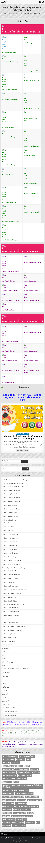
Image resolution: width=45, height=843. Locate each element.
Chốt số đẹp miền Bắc (8, 760)
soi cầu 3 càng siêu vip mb (11, 509)
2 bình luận (24, 442)
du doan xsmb (20, 760)
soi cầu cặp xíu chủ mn (10, 637)
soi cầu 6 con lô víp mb (10, 538)
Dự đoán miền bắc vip (9, 520)
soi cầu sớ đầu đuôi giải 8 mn (12, 630)
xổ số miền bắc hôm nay (19, 826)
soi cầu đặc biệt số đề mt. (10, 341)
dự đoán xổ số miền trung (9, 790)
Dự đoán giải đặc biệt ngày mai (10, 763)
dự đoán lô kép (34, 769)
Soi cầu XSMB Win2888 (8, 819)
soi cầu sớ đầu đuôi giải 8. (10, 300)
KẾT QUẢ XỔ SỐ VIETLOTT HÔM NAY (15, 668)
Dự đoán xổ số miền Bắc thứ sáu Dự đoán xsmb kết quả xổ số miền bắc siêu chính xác (22, 786)
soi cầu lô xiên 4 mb (30, 183)
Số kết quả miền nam (9, 715)
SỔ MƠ (4, 698)
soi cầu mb (31, 813)
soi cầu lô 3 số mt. (8, 382)
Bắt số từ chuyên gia (8, 641)
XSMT (4, 659)
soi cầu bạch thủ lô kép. (10, 62)
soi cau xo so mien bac (32, 797)
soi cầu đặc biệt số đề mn (11, 607)
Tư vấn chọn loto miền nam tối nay (13, 604)
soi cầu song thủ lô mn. (31, 290)
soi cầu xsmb (6, 816)
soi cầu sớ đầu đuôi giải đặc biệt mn (14, 626)
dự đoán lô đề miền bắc (8, 772)
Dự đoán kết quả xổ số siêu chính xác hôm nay (15, 769)
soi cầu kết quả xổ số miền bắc (22, 810)
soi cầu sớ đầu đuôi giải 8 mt (12, 593)
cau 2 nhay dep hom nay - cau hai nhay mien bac (18, 441)
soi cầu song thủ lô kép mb (11, 501)
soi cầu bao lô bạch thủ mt (11, 574)
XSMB (4, 651)
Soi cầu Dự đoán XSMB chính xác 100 (28, 806)
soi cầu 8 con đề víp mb (31, 212)
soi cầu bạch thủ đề (21, 803)
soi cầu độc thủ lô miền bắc (11, 490)
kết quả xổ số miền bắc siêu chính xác (13, 797)
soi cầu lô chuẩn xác (20, 813)
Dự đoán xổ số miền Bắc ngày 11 (11, 782)
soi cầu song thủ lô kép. (31, 71)
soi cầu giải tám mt (30, 351)
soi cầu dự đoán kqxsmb (9, 806)
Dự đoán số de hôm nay (23, 772)
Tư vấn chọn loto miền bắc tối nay (13, 483)
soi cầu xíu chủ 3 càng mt (11, 578)
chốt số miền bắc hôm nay (26, 756)
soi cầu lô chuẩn (7, 813)
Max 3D (5, 676)
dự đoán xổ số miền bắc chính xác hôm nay (14, 779)
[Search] (43, 2)
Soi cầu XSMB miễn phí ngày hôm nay (22, 816)
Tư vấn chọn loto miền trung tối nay (13, 568)
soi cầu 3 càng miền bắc (9, 800)
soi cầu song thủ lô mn (10, 634)
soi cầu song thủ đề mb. (31, 108)
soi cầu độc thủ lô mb (9, 52)
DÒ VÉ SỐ (5, 694)
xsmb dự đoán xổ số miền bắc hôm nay (13, 822)
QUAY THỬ (5, 701)
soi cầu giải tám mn (30, 281)
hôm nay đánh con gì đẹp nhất (24, 794)
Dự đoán (28, 760)
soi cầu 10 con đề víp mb (10, 240)
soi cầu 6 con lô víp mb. (31, 146)
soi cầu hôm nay (6, 810)
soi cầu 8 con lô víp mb (9, 165)
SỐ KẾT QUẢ (6, 705)
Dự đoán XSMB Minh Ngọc (9, 776)
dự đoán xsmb (36, 772)
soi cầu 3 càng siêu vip (31, 80)
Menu (5, 2)
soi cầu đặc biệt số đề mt (11, 571)
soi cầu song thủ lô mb (10, 494)
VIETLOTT (5, 665)
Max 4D (5, 680)
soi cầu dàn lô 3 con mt (10, 586)
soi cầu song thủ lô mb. (31, 43)
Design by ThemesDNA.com (22, 841)
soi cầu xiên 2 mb (8, 530)
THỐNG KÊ (5, 687)
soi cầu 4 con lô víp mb (9, 137)
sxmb (25, 819)
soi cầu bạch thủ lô (8, 803)
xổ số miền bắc (6, 826)
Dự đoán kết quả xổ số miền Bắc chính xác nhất (15, 766)
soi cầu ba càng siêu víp (34, 800)
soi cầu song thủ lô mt (31, 360)
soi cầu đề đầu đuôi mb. (31, 193)
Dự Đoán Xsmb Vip (23, 433)
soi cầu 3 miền (22, 800)
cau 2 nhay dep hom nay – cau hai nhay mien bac (22, 8)
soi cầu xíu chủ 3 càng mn (11, 615)
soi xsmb (19, 819)
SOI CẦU (4, 691)
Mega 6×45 (6, 672)
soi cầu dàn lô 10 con (9, 202)
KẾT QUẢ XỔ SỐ (7, 662)
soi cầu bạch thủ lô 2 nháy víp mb (13, 486)
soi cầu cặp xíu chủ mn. (10, 290)
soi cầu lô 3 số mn (8, 310)
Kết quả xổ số (6, 648)
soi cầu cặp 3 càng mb (9, 89)
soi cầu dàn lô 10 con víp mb (12, 560)
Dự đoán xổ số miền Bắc (25, 776)
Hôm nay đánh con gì (8, 794)
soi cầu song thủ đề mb (10, 516)
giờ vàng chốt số (24, 790)
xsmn (37, 822)
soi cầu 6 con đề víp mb (10, 221)
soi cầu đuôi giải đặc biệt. (32, 300)
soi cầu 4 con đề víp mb (10, 127)
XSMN (4, 655)
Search (25, 461)
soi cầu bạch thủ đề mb (9, 99)
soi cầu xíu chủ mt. (8, 351)
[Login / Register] (40, 2)
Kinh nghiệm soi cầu (8, 645)
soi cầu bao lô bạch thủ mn (11, 611)
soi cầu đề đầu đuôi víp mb (11, 564)
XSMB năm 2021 (30, 822)
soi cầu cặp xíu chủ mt (10, 601)
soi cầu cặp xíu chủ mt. (9, 360)
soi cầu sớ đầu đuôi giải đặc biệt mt (14, 590)
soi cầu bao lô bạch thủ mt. (32, 332)
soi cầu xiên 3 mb (8, 174)
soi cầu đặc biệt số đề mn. (11, 271)
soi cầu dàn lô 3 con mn (10, 622)
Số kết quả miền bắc (9, 708)
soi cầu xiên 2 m (29, 155)
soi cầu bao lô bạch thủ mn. (32, 262)
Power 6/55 (6, 684)
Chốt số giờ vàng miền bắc (9, 756)
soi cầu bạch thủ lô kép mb (11, 497)
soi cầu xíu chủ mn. (8, 281)
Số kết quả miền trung (10, 711)
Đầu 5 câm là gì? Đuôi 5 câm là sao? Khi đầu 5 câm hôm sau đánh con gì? (22, 437)
